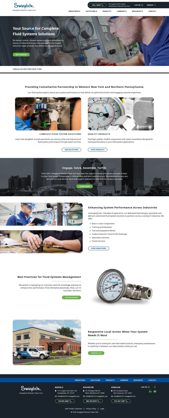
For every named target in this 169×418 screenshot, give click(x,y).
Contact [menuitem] (152, 380)
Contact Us (96, 353)
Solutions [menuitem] (95, 380)
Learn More (84, 186)
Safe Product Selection (73, 409)
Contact (152, 11)
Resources (136, 11)
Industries (74, 11)
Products (107, 11)
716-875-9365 (63, 401)
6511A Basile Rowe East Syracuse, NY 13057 (122, 392)
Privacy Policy (91, 409)
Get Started (21, 54)
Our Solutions (71, 150)
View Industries (98, 248)
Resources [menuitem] (138, 380)
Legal (102, 409)
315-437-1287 (119, 401)
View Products (97, 150)
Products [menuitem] (110, 380)
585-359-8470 (91, 401)
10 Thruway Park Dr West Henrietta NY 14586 (95, 392)
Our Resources (71, 297)
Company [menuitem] (124, 380)
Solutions (90, 11)
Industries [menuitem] (80, 380)
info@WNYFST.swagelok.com (68, 396)
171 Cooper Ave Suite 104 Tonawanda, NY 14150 (67, 392)
